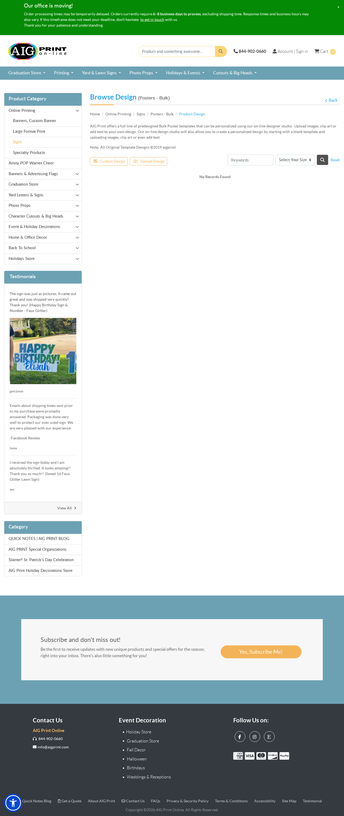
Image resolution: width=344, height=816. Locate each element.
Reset (335, 160)
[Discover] (274, 755)
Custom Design (112, 161)
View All (65, 508)
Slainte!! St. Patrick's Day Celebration (41, 560)
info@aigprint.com (53, 747)
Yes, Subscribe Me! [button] (261, 652)
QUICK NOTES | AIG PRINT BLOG (39, 539)
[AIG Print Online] (37, 51)
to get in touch (152, 19)
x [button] (338, 7)
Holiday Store (138, 732)
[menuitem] (27, 73)
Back (333, 100)
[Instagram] (255, 735)
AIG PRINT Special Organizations (38, 549)
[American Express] (239, 755)
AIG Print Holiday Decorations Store (41, 571)
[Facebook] (241, 735)
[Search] (322, 160)
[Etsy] (270, 735)
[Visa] (250, 755)
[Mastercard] (262, 755)
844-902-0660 (50, 739)
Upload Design (152, 161)
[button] (13, 803)
